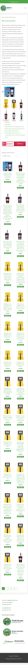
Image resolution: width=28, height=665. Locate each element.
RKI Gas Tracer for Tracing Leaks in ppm (14, 126)
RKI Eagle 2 (7, 124)
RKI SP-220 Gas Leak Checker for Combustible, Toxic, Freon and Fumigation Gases (15, 135)
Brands (6, 17)
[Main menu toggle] (25, 8)
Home (3, 17)
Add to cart (7, 182)
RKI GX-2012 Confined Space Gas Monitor (14, 128)
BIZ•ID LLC (20, 658)
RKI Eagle (7, 122)
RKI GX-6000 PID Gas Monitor (12, 130)
